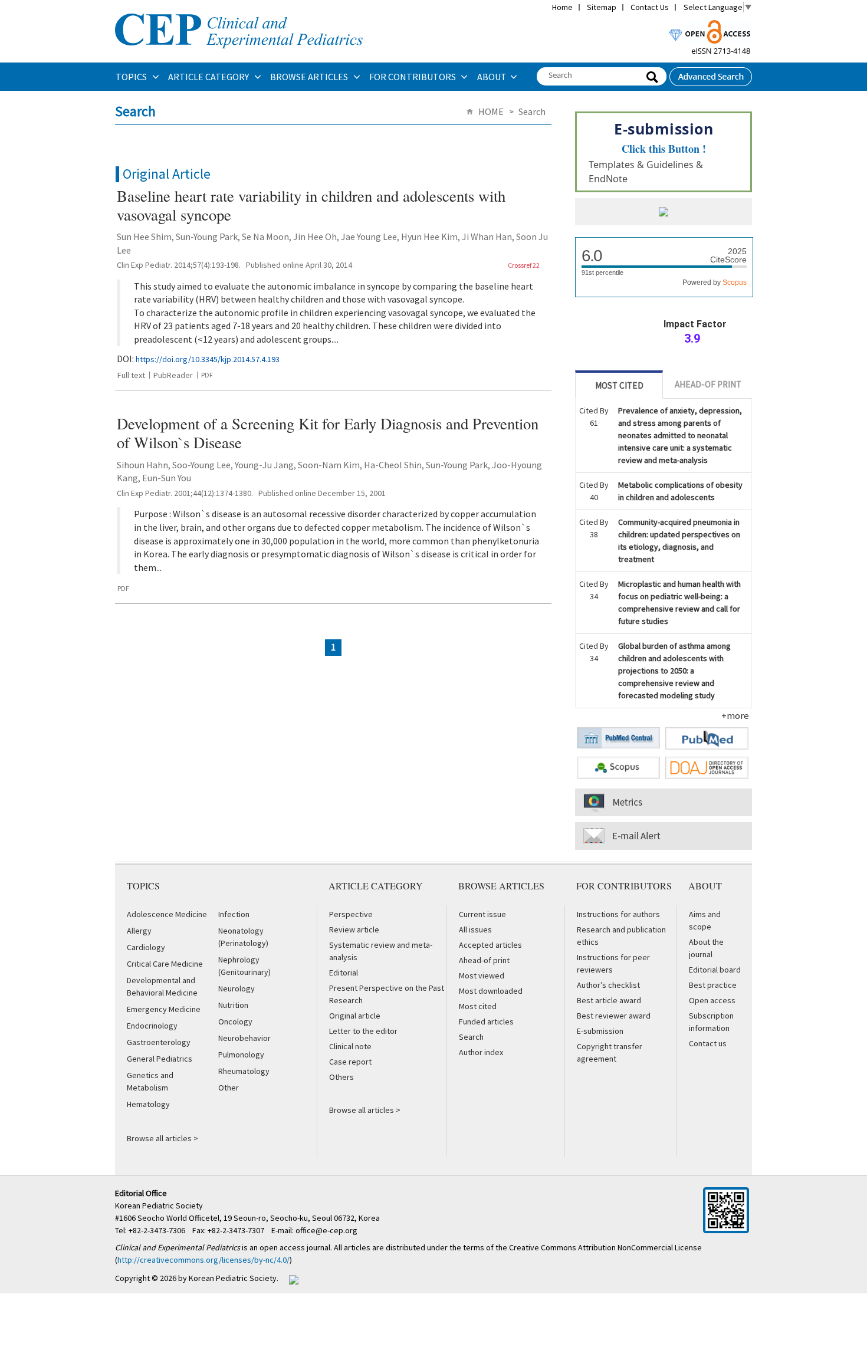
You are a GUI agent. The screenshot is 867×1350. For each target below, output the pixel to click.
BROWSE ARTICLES (310, 77)
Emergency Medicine (164, 1009)
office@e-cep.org (327, 1230)
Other (228, 1087)
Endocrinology (152, 1025)
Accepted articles (490, 945)
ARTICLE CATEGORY (209, 77)
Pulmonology (241, 1054)
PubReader (173, 375)
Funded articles (486, 1021)
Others (341, 1077)
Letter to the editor (363, 1031)
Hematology (148, 1104)
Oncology (235, 1021)
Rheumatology (244, 1071)
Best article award (609, 1000)
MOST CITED (619, 385)
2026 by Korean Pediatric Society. (219, 1278)
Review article (354, 929)
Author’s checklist (608, 985)
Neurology (236, 988)
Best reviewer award (614, 1015)
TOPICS (132, 77)
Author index (481, 1052)
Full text (131, 375)
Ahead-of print (484, 960)
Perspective (351, 914)
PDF (207, 374)
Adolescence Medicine (167, 914)
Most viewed (481, 975)
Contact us (708, 1043)
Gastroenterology (159, 1042)
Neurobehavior (244, 1038)
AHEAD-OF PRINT (708, 384)
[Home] (239, 12)
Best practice (713, 985)
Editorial (343, 972)
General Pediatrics (159, 1058)
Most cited (478, 1006)
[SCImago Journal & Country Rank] (663, 213)
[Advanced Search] (710, 73)
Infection (233, 914)
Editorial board (715, 969)
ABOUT (492, 77)
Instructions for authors (618, 914)
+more (735, 715)
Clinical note (350, 1046)
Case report (350, 1061)
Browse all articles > (162, 1138)
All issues (475, 929)
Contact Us (649, 7)
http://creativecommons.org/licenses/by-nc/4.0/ (203, 1259)
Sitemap (601, 7)
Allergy (139, 930)
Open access (712, 1000)
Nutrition (233, 1005)
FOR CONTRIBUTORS (413, 77)
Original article (354, 1015)
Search (471, 1037)
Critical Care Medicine (165, 963)
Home (562, 7)
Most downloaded (491, 991)
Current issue (482, 914)
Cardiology (146, 947)
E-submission (600, 1031)
